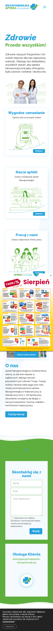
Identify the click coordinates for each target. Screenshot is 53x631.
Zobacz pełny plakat (26, 354)
